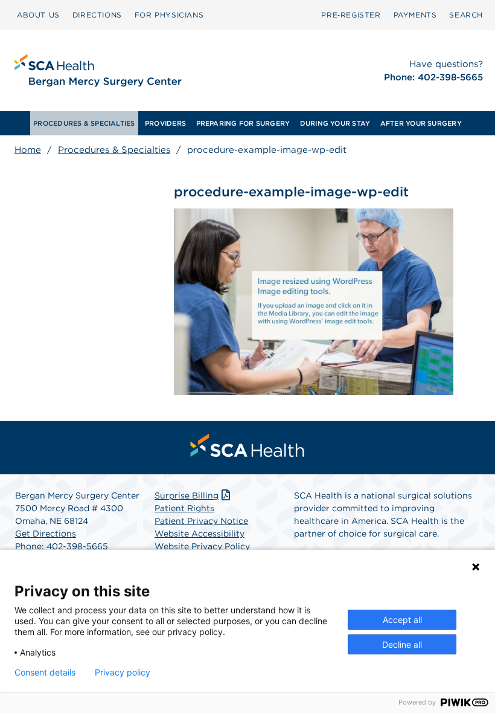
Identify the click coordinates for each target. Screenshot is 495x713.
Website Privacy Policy (202, 546)
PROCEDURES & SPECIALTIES (84, 123)
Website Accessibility (199, 533)
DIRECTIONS (97, 14)
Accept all (402, 620)
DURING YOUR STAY (335, 123)
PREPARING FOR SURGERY (243, 123)
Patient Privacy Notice (201, 521)
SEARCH (466, 14)
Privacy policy (122, 672)
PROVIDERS (165, 123)
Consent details (44, 672)
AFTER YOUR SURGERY (421, 123)
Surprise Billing (187, 495)
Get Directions (45, 533)
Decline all (402, 644)
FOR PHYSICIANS (169, 14)
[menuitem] (38, 15)
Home (27, 149)
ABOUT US (38, 14)
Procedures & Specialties (114, 149)
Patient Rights (184, 508)
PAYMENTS (415, 14)
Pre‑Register (350, 14)
